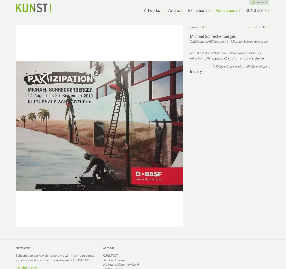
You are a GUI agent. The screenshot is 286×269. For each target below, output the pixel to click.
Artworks (152, 10)
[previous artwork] (250, 27)
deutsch (261, 2)
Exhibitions (197, 10)
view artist (197, 27)
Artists (174, 10)
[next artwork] (269, 27)
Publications (226, 10)
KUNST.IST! (256, 10)
